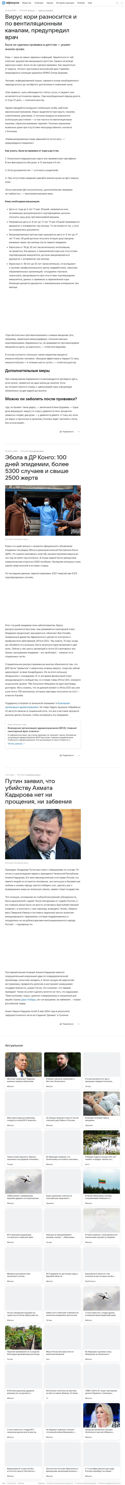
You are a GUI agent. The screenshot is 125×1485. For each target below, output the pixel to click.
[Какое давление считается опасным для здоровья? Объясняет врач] (62, 1187)
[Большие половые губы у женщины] (101, 1109)
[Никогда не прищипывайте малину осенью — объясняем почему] (62, 1226)
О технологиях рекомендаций (85, 1483)
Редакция (41, 1483)
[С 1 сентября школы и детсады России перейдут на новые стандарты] (101, 1460)
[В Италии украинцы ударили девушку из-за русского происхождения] (23, 1382)
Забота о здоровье (45, 10)
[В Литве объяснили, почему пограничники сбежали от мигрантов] (101, 1187)
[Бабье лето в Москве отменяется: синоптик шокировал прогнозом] (62, 1304)
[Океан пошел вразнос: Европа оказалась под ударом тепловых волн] (23, 1148)
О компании (11, 1483)
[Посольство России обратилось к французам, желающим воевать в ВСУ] (62, 1460)
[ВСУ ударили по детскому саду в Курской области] (62, 1265)
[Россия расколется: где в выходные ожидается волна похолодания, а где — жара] (101, 1070)
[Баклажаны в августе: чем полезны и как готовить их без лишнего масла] (101, 1265)
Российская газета (36, 451)
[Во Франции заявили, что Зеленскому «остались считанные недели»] (62, 1148)
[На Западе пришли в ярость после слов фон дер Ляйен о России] (62, 1109)
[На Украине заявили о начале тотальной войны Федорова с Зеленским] (62, 1421)
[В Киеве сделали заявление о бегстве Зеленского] (62, 1070)
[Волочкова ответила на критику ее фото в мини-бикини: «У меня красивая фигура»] (62, 1382)
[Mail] (3, 3)
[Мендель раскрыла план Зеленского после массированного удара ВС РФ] (23, 1265)
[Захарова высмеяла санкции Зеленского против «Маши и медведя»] (101, 1421)
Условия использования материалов (60, 1483)
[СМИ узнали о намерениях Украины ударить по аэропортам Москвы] (23, 1187)
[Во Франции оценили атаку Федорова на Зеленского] (101, 1343)
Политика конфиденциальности (109, 1483)
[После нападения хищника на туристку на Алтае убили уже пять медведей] (23, 1304)
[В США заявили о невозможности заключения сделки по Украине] (101, 1226)
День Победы (28, 999)
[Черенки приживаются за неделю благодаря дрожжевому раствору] (23, 1343)
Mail (3, 1483)
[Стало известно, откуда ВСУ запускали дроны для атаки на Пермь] (23, 1421)
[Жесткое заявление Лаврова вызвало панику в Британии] (23, 1070)
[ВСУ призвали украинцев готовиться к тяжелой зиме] (23, 1226)
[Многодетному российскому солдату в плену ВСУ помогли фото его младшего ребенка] (23, 1109)
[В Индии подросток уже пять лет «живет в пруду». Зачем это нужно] (101, 1148)
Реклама (21, 1483)
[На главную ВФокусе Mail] (12, 3)
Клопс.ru (31, 10)
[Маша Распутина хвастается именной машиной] (62, 1343)
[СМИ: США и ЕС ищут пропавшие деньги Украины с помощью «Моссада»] (101, 1382)
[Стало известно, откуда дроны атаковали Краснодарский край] (101, 1304)
